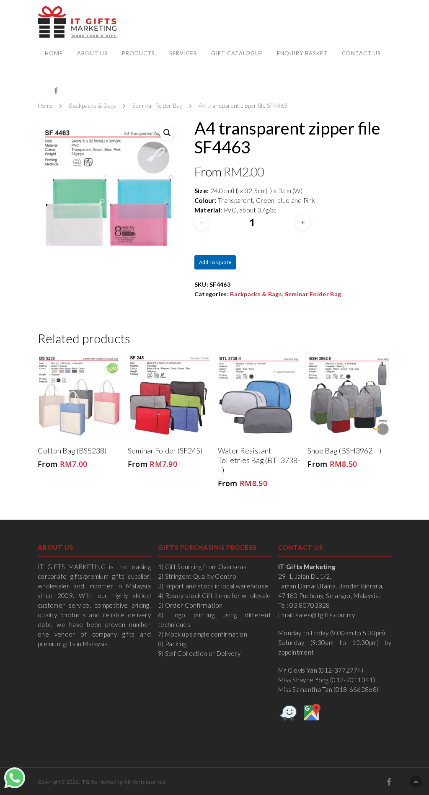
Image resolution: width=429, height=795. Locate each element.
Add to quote (215, 262)
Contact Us (361, 53)
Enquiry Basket (302, 53)
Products (138, 53)
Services (183, 53)
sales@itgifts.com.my (325, 615)
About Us (92, 53)
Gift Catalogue (237, 53)
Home (54, 53)
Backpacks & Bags (92, 105)
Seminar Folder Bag (157, 105)
